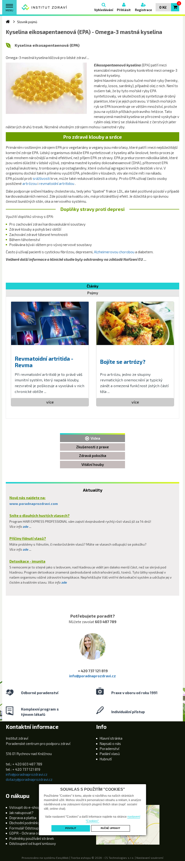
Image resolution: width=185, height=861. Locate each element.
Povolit (70, 828)
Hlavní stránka (110, 738)
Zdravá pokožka (92, 455)
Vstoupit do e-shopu (25, 807)
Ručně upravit (110, 828)
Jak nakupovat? (21, 812)
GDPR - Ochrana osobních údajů (34, 833)
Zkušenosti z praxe (92, 447)
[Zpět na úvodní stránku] (44, 7)
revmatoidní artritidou (57, 183)
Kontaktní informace (32, 727)
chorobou (126, 252)
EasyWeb (62, 857)
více (50, 402)
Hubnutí (105, 759)
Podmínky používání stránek (31, 838)
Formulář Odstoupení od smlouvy (36, 828)
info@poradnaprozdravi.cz (92, 676)
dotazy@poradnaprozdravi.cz (29, 779)
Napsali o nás (110, 743)
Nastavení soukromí (149, 857)
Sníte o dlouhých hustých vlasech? (39, 515)
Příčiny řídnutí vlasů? (27, 538)
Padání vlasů (109, 753)
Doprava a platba (22, 817)
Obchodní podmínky (24, 823)
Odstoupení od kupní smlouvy (32, 843)
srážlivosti (41, 178)
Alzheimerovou (106, 252)
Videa (94, 438)
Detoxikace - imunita (27, 561)
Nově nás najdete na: (27, 498)
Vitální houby (92, 464)
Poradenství (109, 748)
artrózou (29, 183)
